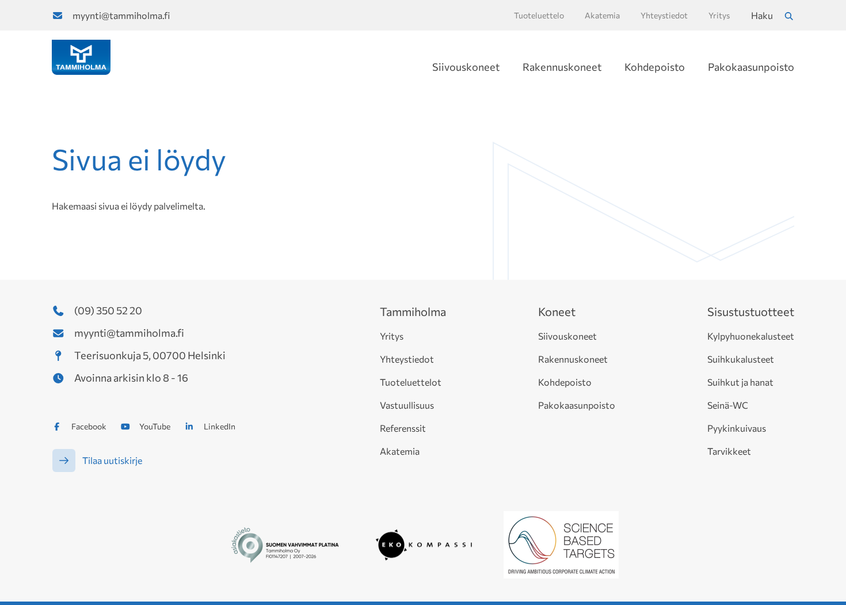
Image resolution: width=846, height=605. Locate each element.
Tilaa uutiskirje (112, 460)
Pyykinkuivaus (736, 428)
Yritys (391, 335)
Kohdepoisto (654, 66)
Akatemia (400, 451)
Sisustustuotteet (750, 311)
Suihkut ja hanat (740, 381)
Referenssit (403, 428)
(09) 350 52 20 (108, 310)
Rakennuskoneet (562, 66)
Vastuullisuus (407, 404)
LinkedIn (219, 426)
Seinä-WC (727, 404)
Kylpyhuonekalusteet (750, 335)
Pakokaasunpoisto (751, 66)
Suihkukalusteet (740, 358)
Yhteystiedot (407, 358)
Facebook (88, 426)
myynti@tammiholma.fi (121, 15)
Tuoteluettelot (410, 381)
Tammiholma (413, 311)
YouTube (154, 426)
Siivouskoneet (466, 66)
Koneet (557, 311)
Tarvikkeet (729, 451)
